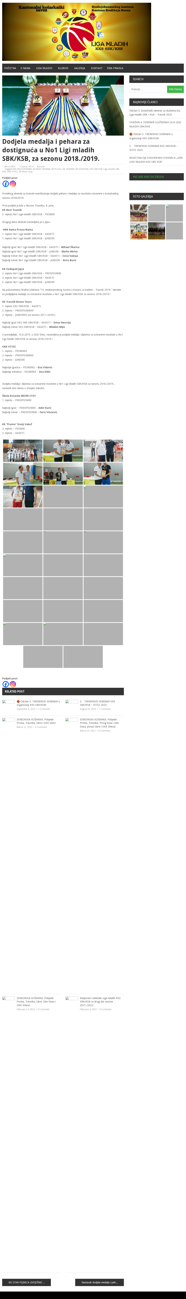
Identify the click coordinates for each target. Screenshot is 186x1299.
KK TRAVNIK (68, 169)
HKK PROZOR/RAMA (22, 169)
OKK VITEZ (12, 171)
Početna (10, 68)
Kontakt (97, 68)
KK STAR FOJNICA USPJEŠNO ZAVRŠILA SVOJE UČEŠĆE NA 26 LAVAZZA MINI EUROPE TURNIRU (30, 1282)
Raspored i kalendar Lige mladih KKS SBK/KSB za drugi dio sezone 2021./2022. (100, 1002)
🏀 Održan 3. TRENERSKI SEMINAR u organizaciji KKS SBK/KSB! (38, 703)
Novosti (41, 166)
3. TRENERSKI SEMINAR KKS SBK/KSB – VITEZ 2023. (97, 703)
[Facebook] (6, 184)
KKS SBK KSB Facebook (148, 177)
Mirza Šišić (10, 166)
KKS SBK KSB (96, 169)
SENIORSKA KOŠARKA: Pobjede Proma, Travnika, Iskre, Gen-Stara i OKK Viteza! (36, 1002)
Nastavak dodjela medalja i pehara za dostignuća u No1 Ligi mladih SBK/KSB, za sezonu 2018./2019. (103, 1282)
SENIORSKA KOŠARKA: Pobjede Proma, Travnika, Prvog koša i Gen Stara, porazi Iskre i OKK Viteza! (99, 723)
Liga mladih (44, 68)
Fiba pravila (115, 68)
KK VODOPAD (82, 169)
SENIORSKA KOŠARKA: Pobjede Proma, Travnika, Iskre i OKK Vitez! (36, 721)
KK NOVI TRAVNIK (41, 169)
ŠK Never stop (26, 171)
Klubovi (63, 68)
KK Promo (56, 169)
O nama (25, 68)
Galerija (79, 68)
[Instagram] (13, 184)
